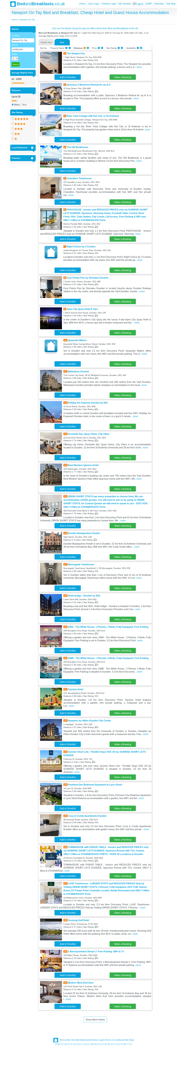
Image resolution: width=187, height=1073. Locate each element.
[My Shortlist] (73, 1040)
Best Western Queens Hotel (83, 465)
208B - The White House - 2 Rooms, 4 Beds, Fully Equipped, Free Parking (108, 658)
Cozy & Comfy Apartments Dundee (87, 816)
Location (16, 35)
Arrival (15, 45)
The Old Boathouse (77, 147)
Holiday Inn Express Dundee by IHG (88, 402)
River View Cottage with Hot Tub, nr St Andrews (93, 116)
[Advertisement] (164, 70)
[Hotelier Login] (97, 1040)
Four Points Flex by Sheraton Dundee (87, 278)
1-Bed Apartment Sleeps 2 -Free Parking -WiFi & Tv (96, 951)
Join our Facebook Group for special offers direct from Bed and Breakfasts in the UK (95, 28)
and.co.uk (41, 3)
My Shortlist (125, 3)
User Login (93, 3)
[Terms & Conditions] (114, 1040)
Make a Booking (122, 77)
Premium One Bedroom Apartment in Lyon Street (95, 784)
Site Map (171, 3)
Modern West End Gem (80, 982)
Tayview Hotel (75, 689)
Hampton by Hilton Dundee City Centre (89, 720)
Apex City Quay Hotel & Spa (82, 309)
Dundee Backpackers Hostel (84, 533)
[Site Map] (129, 1040)
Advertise (159, 3)
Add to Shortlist (68, 77)
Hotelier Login (109, 3)
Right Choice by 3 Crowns (81, 246)
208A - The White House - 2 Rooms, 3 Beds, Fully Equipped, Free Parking (108, 627)
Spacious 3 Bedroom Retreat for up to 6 (88, 84)
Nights (15, 54)
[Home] (63, 1040)
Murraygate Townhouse (81, 564)
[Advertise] (85, 1040)
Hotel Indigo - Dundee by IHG (84, 595)
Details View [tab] (46, 42)
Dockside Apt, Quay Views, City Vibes (88, 434)
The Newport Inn (76, 53)
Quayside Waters (77, 340)
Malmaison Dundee (78, 371)
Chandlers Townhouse (79, 178)
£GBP (149, 3)
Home (82, 3)
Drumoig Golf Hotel (78, 920)
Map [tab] (62, 42)
